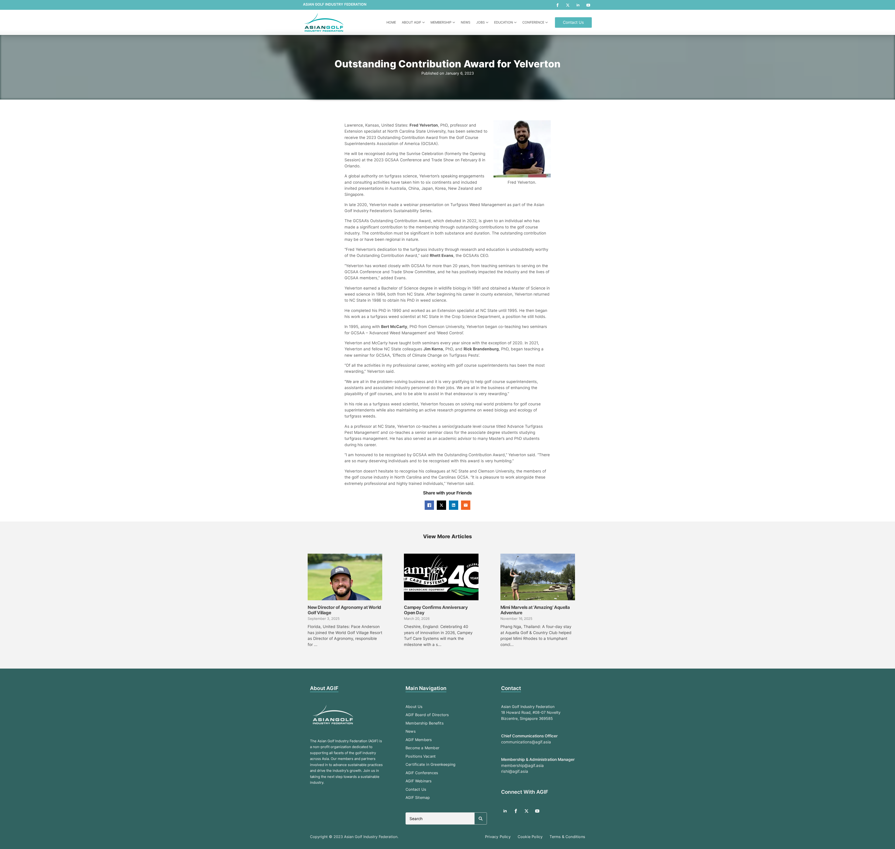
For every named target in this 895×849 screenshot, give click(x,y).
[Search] (481, 819)
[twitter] (567, 5)
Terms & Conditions (567, 836)
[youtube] (588, 5)
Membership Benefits (425, 723)
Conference (533, 22)
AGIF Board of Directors (427, 714)
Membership (440, 22)
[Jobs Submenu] (488, 22)
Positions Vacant (421, 756)
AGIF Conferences (422, 772)
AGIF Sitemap (418, 797)
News (465, 22)
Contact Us (416, 789)
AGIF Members (419, 739)
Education (503, 22)
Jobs (480, 22)
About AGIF (411, 22)
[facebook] (557, 5)
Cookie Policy (530, 836)
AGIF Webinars (419, 781)
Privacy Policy (498, 836)
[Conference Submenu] (547, 22)
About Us (414, 706)
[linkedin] (578, 5)
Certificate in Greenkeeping (430, 764)
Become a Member (422, 747)
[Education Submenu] (516, 22)
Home (391, 22)
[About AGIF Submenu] (424, 22)
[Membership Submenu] (454, 22)
